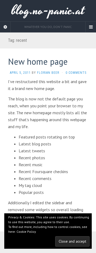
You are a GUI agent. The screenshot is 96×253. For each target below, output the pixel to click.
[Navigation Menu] (90, 27)
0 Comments (76, 73)
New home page (38, 61)
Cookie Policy (26, 232)
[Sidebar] (5, 27)
